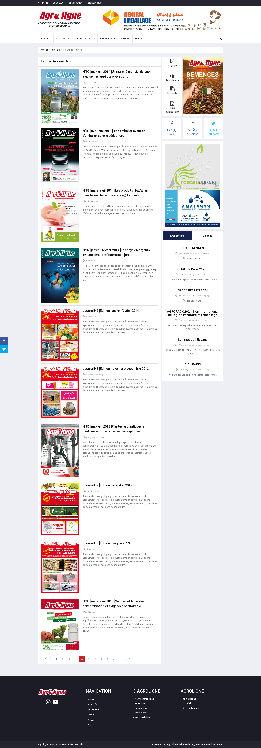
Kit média (187, 703)
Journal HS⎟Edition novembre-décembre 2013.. (116, 368)
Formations (141, 708)
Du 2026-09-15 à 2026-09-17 (194, 253)
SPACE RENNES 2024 (193, 290)
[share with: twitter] (4, 349)
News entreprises (144, 698)
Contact (91, 725)
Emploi (125, 38)
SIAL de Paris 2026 (192, 269)
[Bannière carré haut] (192, 167)
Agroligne (55, 49)
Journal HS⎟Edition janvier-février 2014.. (111, 310)
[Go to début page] (44, 659)
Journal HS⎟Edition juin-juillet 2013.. (108, 485)
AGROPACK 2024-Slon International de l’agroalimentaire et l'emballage (192, 313)
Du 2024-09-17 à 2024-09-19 (194, 295)
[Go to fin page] (127, 659)
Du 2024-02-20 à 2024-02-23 (194, 320)
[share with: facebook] (4, 341)
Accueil (46, 38)
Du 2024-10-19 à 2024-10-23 (194, 369)
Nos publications (191, 708)
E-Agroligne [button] (83, 38)
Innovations (141, 712)
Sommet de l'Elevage (193, 339)
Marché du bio (142, 717)
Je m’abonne (189, 698)
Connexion (77, 2)
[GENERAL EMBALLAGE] (162, 19)
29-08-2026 (58, 2)
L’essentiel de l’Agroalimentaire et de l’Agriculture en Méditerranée (186, 744)
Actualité (62, 38)
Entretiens (140, 703)
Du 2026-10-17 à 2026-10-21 (194, 274)
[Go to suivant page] (120, 659)
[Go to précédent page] (50, 659)
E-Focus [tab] (207, 235)
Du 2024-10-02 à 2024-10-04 (194, 344)
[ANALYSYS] (192, 208)
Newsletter (96, 2)
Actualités (92, 704)
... (114, 659)
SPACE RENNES (193, 248)
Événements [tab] (177, 235)
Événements (108, 38)
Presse (139, 38)
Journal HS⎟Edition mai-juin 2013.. (107, 543)
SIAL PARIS (193, 364)
